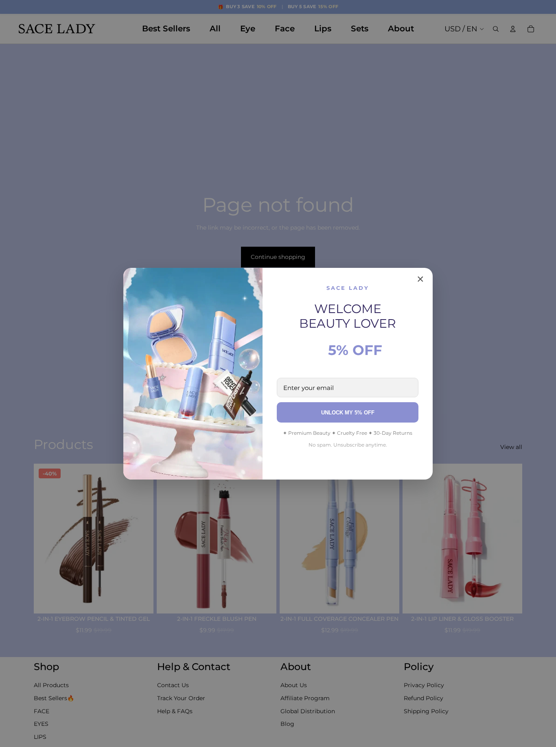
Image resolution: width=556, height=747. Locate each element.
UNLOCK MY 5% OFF (347, 413)
